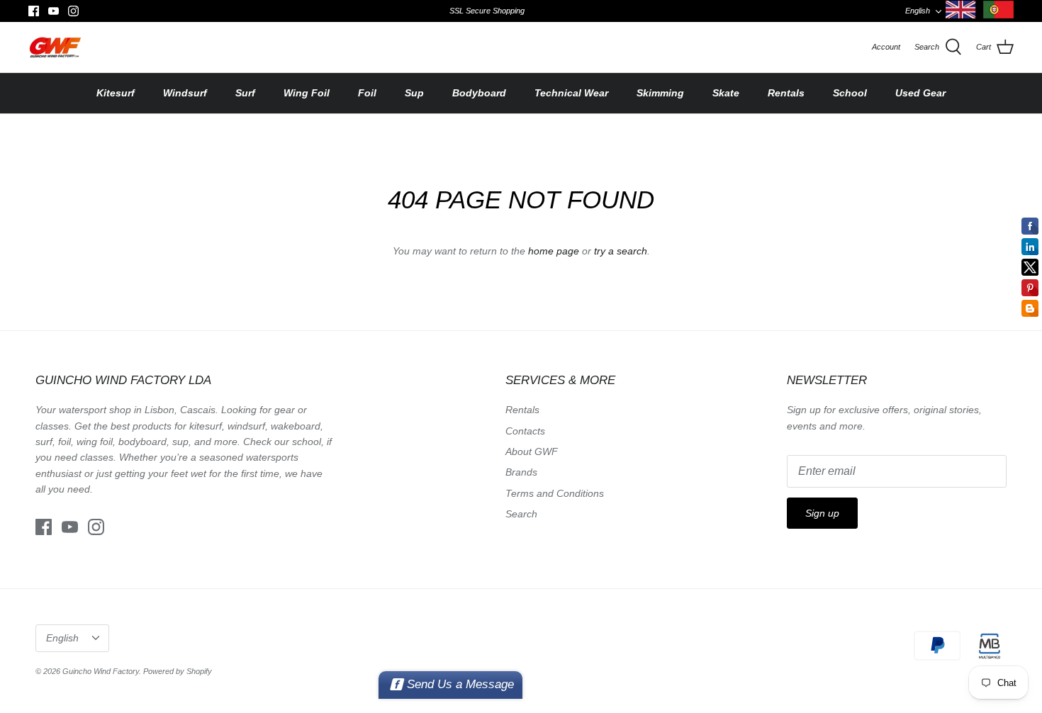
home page (553, 251)
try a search (620, 251)
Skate (725, 93)
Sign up (822, 513)
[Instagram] (73, 11)
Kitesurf (115, 93)
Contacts (525, 431)
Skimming (660, 93)
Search (521, 514)
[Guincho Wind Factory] (55, 47)
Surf (245, 93)
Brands (521, 472)
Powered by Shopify (177, 671)
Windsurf (185, 93)
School (850, 93)
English (917, 10)
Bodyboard (479, 93)
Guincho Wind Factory (100, 671)
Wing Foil (307, 93)
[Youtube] (53, 11)
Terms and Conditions (554, 493)
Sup (414, 93)
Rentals (786, 93)
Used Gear (920, 93)
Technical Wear (571, 93)
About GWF (531, 451)
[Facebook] (33, 11)
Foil (367, 93)
